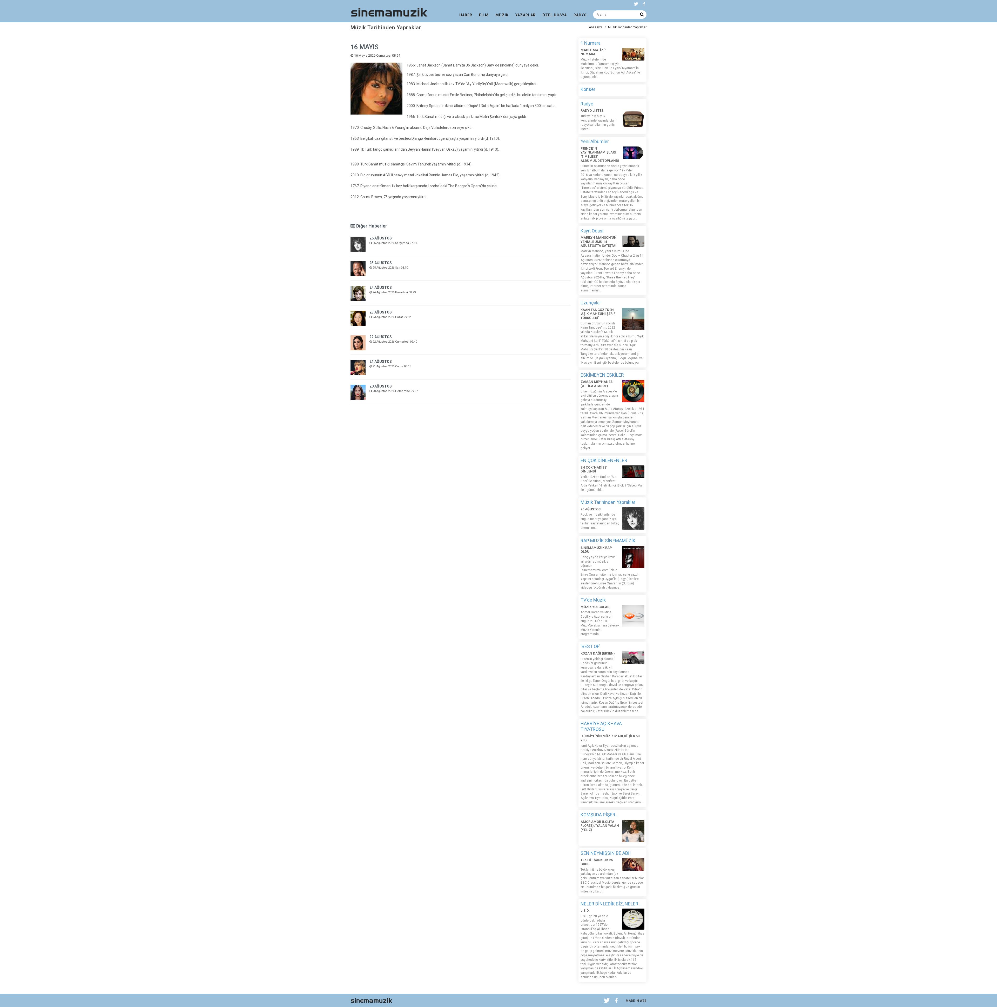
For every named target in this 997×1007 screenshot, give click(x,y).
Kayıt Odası (592, 231)
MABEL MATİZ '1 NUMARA (594, 52)
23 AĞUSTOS (380, 312)
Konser (588, 89)
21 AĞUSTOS (380, 361)
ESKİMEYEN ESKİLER (602, 375)
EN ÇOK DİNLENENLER (604, 460)
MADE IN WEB (636, 1001)
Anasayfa (596, 27)
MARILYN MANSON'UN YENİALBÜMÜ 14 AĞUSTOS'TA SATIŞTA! (599, 242)
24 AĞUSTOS (380, 287)
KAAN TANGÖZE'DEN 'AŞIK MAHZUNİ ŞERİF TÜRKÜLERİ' (598, 314)
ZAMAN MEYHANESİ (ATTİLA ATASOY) (597, 384)
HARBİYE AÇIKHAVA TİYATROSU (601, 726)
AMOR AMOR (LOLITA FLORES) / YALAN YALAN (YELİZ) (600, 826)
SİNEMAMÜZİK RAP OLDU (596, 550)
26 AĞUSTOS (380, 238)
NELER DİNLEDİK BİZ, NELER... (611, 903)
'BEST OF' (590, 646)
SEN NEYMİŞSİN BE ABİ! (606, 853)
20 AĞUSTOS (380, 386)
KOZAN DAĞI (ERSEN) (598, 653)
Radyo (587, 103)
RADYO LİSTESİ (592, 110)
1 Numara (591, 43)
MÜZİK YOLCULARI (595, 607)
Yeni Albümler (595, 141)
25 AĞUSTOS (380, 263)
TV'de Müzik (593, 600)
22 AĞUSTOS (380, 337)
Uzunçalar (591, 302)
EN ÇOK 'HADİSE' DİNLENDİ (594, 469)
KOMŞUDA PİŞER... (599, 814)
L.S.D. (585, 910)
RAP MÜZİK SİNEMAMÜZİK (608, 540)
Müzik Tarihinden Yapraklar (627, 27)
